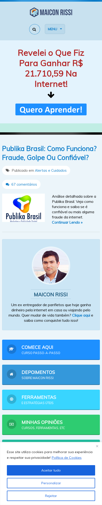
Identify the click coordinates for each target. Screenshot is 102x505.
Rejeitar (51, 496)
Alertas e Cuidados (51, 170)
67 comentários (23, 184)
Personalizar (51, 483)
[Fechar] (97, 446)
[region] (51, 473)
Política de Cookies (67, 457)
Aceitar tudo (51, 470)
